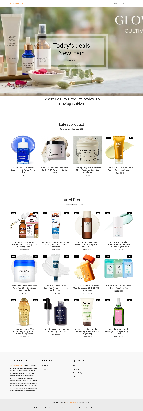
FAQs (75, 365)
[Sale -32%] (118, 312)
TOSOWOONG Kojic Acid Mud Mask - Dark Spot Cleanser (119, 169)
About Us (45, 365)
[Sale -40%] (118, 225)
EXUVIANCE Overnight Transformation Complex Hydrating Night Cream (118, 244)
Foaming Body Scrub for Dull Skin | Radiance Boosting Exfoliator (87, 170)
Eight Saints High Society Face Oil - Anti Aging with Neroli (56, 330)
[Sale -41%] (87, 225)
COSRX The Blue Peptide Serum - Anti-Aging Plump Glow (23, 170)
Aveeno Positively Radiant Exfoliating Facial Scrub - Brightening (87, 331)
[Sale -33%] (24, 312)
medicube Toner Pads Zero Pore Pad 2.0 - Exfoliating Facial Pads (24, 288)
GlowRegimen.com (16, 365)
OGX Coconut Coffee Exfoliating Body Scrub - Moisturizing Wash (24, 331)
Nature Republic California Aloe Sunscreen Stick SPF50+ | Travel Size (87, 288)
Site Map (76, 377)
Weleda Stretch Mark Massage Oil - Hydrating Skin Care (118, 331)
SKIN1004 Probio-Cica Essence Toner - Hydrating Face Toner (87, 244)
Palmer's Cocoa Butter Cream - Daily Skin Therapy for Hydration (56, 244)
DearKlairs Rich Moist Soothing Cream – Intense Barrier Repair (56, 288)
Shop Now (71, 60)
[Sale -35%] (118, 268)
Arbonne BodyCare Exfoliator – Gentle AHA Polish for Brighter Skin (55, 170)
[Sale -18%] (119, 150)
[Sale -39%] (24, 268)
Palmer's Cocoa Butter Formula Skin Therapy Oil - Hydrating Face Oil (24, 244)
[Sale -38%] (56, 268)
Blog (115, 3)
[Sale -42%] (24, 225)
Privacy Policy (77, 373)
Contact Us (45, 369)
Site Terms (76, 369)
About (124, 3)
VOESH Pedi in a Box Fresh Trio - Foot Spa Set (118, 287)
